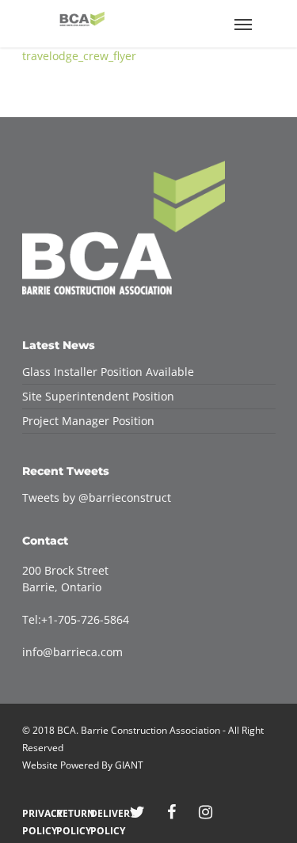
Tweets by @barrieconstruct (96, 497)
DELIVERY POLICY (103, 813)
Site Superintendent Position (98, 396)
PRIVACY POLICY (35, 813)
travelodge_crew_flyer (79, 55)
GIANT (129, 765)
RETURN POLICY (69, 813)
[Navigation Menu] (243, 24)
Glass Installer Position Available (108, 371)
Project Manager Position (88, 420)
